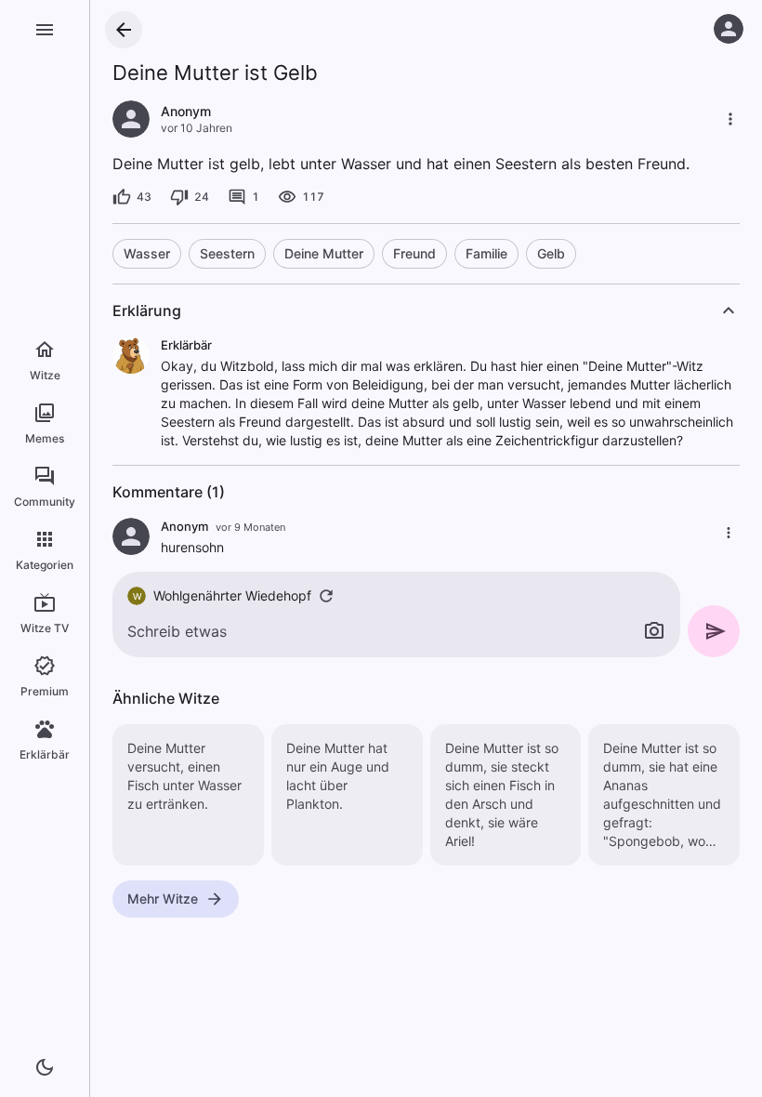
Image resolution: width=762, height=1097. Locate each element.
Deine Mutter (323, 253)
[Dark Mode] (44, 1067)
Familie (486, 253)
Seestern (227, 253)
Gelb (551, 253)
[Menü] (44, 29)
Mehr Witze (162, 898)
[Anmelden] (728, 28)
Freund (414, 253)
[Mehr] (730, 119)
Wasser (147, 253)
